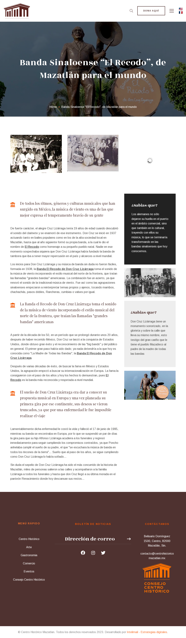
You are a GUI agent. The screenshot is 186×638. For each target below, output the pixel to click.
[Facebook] (83, 553)
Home (53, 106)
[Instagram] (93, 553)
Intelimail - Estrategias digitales (147, 632)
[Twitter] (103, 553)
